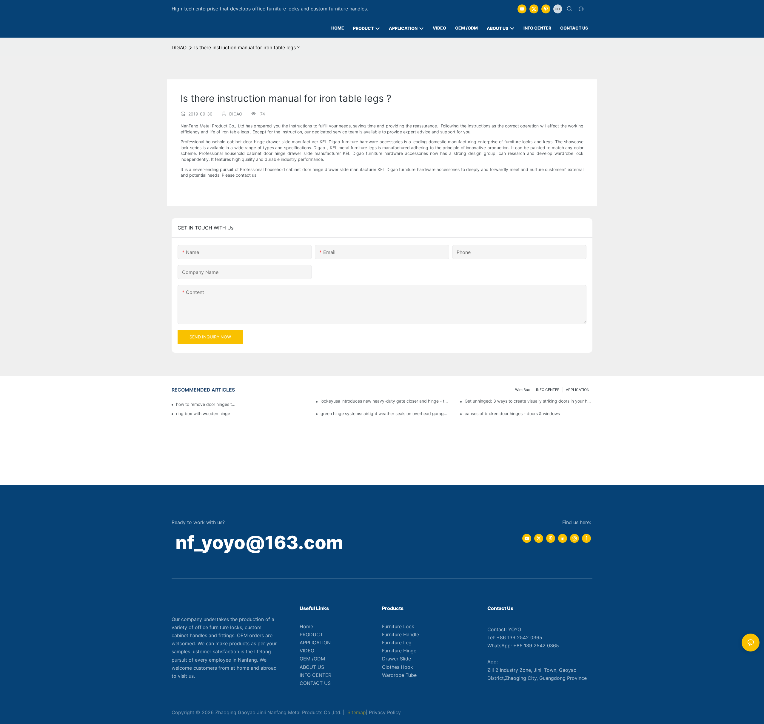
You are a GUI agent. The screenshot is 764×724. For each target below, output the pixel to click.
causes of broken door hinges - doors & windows (512, 413)
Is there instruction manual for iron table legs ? (247, 47)
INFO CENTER (548, 389)
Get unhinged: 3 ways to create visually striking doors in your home (528, 400)
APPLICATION (577, 389)
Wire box (522, 389)
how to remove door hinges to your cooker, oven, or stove (207, 404)
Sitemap (356, 712)
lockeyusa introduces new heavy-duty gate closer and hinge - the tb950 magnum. (384, 400)
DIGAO (179, 47)
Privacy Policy (385, 712)
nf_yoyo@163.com (259, 542)
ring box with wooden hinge (203, 413)
